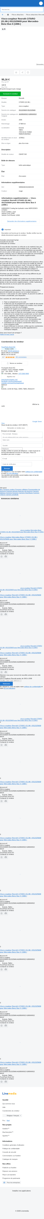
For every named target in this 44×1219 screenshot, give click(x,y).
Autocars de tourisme (25, 491)
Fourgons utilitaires (21, 489)
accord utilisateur (12, 473)
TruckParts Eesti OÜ (8, 347)
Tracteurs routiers (9, 489)
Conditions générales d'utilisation (13, 1145)
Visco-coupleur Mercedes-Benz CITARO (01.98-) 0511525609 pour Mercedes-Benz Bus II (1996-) (18, 538)
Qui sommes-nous (8, 1104)
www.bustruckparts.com (9, 379)
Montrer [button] (15, 373)
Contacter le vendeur (10, 94)
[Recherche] (41, 9)
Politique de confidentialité (11, 1148)
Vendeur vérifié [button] (9, 349)
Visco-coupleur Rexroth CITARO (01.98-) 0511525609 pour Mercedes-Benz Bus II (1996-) (20, 596)
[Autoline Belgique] (13, 3)
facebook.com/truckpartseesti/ (11, 381)
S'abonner (6, 684)
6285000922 (32, 114)
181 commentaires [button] (21, 357)
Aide (3, 1107)
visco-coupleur (24, 106)
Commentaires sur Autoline (11, 1156)
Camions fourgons (12, 493)
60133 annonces (13, 351)
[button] (41, 3)
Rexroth (21, 98)
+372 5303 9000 (23, 373)
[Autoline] (8, 14)
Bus (1, 489)
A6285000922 (23, 114)
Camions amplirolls (12, 495)
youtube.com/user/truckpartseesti (12, 383)
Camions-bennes (12, 491)
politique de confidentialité (33, 472)
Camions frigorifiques (26, 493)
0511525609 (23, 110)
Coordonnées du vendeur (10, 1111)
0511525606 (31, 110)
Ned (8, 1120)
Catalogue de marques (10, 1159)
